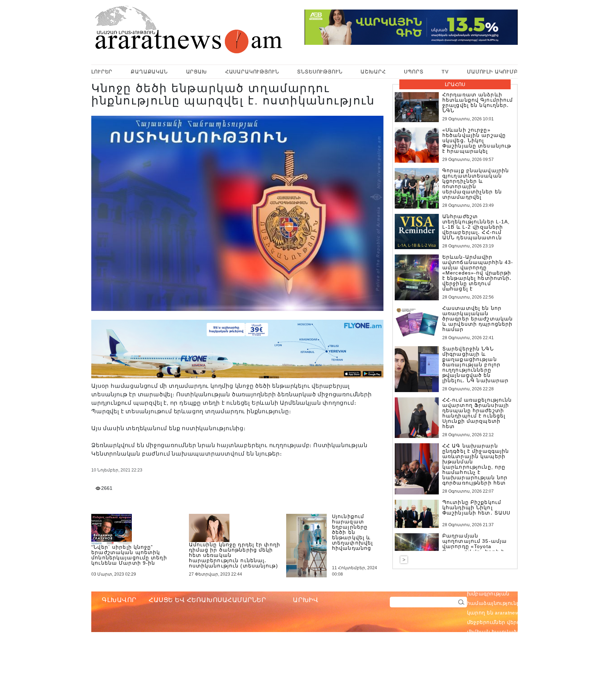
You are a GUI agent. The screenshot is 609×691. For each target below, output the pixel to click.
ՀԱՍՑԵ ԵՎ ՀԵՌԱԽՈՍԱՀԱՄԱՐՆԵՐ (207, 599)
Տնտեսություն (319, 71)
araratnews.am (546, 584)
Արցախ (196, 71)
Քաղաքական (149, 71)
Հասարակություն (252, 71)
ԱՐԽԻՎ (305, 599)
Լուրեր (101, 71)
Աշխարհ (373, 71)
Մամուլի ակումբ (492, 71)
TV (445, 71)
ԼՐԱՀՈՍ (455, 84)
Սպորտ (413, 71)
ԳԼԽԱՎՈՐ (119, 599)
